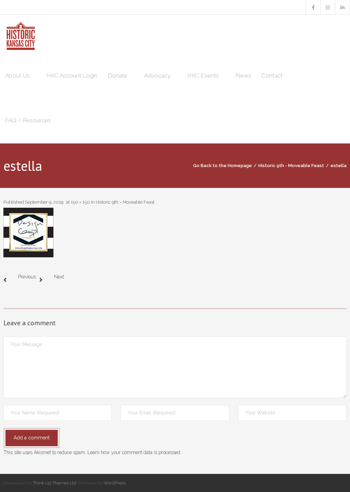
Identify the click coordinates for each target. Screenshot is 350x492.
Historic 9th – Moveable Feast (125, 202)
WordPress (115, 483)
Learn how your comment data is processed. (134, 452)
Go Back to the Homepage (222, 165)
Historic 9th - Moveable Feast (291, 165)
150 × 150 (80, 202)
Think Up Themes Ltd (54, 483)
